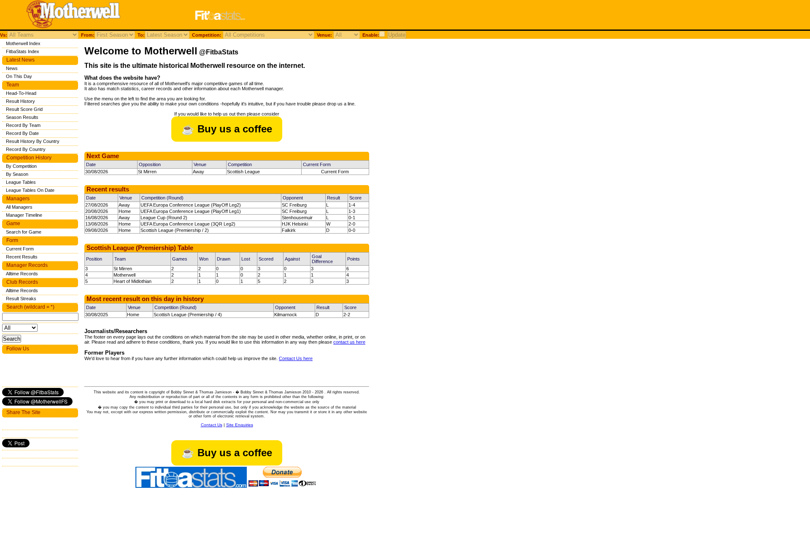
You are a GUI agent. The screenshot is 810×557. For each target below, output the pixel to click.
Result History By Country (32, 141)
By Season (17, 174)
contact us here (349, 341)
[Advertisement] (360, 16)
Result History (20, 101)
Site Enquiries (239, 424)
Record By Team (23, 125)
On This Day (19, 76)
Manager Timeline (24, 215)
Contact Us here (296, 358)
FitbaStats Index (22, 51)
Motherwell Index (23, 43)
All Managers (19, 207)
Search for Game (23, 231)
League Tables (21, 182)
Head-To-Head (21, 93)
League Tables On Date (30, 190)
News (12, 68)
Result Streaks (21, 298)
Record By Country (26, 149)
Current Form (335, 171)
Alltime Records (22, 273)
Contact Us (211, 424)
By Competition (21, 166)
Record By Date (22, 133)
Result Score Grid (24, 109)
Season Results (22, 117)
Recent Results (22, 256)
